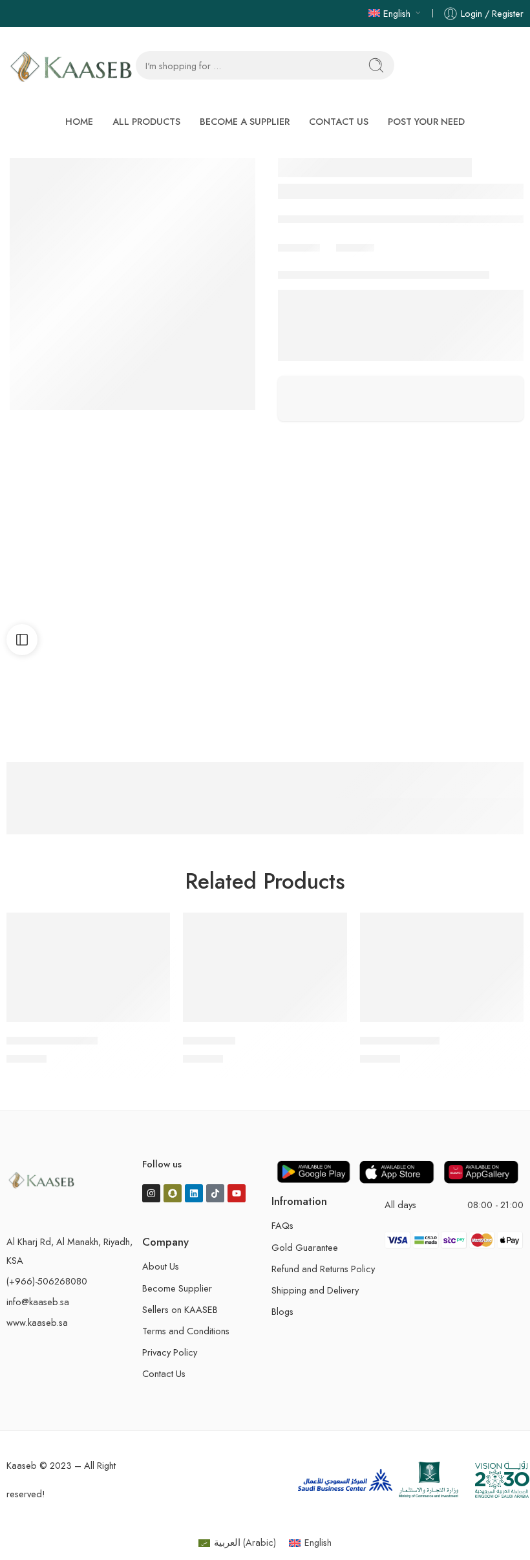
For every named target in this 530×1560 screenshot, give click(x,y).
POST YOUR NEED (426, 121)
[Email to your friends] (368, 287)
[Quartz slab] (489, 169)
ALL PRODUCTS (146, 121)
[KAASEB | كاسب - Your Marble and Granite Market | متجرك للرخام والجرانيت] (71, 66)
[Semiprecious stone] (514, 169)
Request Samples (330, 231)
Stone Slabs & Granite (445, 314)
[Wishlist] (24, 174)
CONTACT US (338, 121)
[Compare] (24, 201)
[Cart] (495, 65)
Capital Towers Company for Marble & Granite (386, 198)
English (396, 13)
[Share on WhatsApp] (341, 287)
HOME (79, 121)
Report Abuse (308, 403)
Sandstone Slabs (363, 314)
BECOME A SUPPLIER (245, 121)
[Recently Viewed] (499, 1529)
